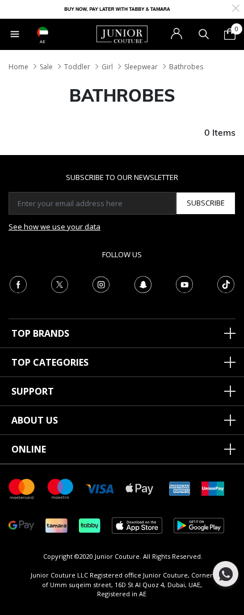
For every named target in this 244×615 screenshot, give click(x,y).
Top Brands (40, 333)
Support (32, 391)
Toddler (77, 67)
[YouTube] (184, 283)
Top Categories (50, 362)
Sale (46, 67)
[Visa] (100, 488)
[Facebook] (18, 283)
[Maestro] (60, 488)
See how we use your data (54, 226)
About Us (34, 420)
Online (28, 449)
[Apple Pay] (139, 488)
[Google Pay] (21, 525)
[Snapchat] (143, 283)
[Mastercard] (22, 488)
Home (18, 67)
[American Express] (180, 488)
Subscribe (206, 203)
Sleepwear (141, 67)
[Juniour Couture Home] (122, 33)
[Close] (235, 7)
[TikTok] (225, 283)
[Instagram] (101, 283)
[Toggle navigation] (15, 34)
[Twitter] (59, 283)
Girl (107, 67)
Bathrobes (186, 67)
